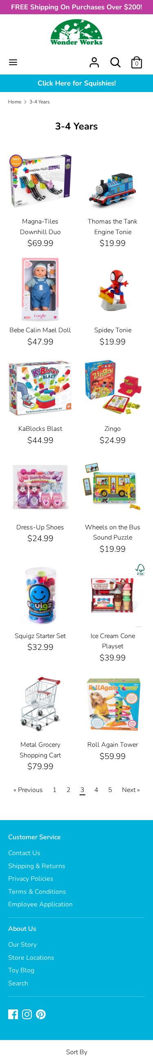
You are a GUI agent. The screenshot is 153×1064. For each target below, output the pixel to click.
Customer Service (34, 837)
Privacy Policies (30, 878)
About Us (22, 928)
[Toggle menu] (13, 62)
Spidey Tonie (112, 330)
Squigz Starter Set (40, 636)
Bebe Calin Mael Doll (40, 330)
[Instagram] (27, 1015)
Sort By (76, 1052)
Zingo (112, 428)
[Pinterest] (41, 1015)
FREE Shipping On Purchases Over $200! (76, 7)
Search (18, 983)
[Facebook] (14, 1015)
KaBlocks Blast (40, 428)
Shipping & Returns (36, 866)
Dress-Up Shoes (40, 527)
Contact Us (24, 853)
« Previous (28, 789)
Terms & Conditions (37, 891)
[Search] (115, 59)
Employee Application (40, 904)
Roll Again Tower (112, 744)
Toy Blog (21, 970)
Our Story (22, 944)
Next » (131, 789)
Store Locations (31, 957)
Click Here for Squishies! (77, 83)
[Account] (94, 59)
